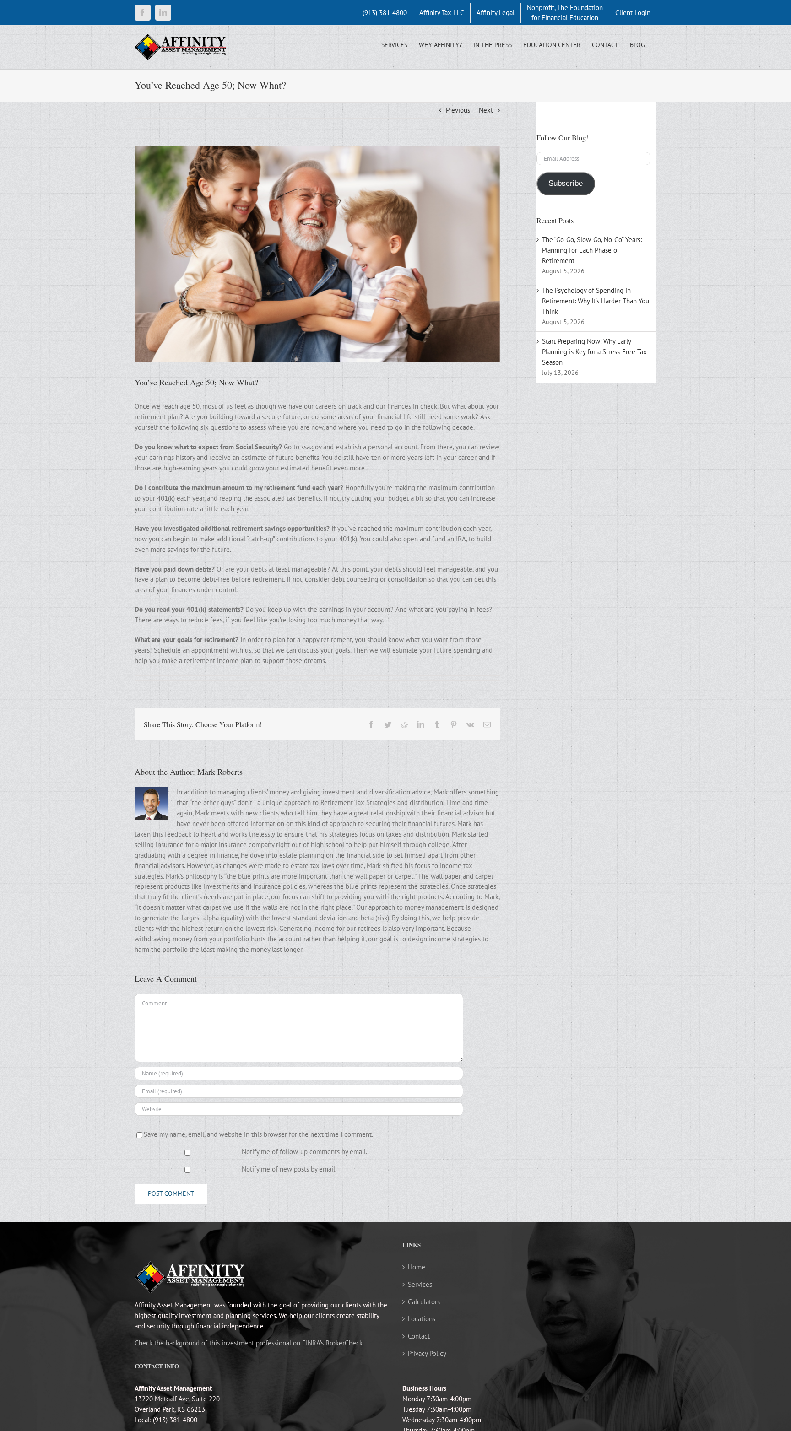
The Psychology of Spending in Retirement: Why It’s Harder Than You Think (595, 301)
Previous (458, 110)
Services (420, 1284)
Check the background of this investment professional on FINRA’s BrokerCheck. (249, 1343)
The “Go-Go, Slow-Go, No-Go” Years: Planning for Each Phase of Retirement (592, 250)
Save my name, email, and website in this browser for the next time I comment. (258, 1134)
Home (416, 1267)
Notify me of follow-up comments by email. (304, 1151)
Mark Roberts (220, 771)
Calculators (424, 1301)
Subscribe (565, 183)
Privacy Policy (427, 1353)
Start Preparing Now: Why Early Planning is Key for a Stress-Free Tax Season (594, 352)
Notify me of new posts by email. (289, 1169)
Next (486, 110)
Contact (419, 1336)
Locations (421, 1318)
